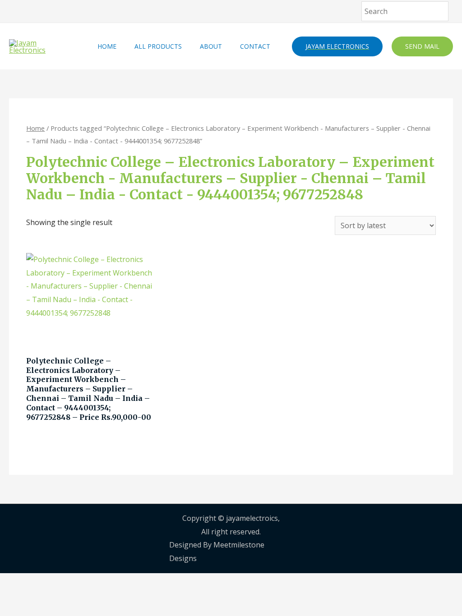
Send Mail (422, 46)
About (211, 46)
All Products (158, 46)
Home (106, 46)
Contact (255, 46)
